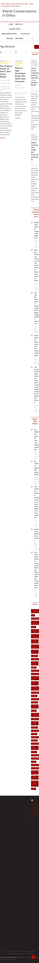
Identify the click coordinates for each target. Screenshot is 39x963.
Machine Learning (34, 706)
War (33, 788)
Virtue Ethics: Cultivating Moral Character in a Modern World (35, 76)
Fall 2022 (3, 60)
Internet (34, 702)
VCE (32, 88)
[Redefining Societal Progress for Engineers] (31, 222)
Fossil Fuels (33, 683)
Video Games (34, 772)
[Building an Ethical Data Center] (31, 529)
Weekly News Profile (9, 34)
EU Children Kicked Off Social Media (36, 467)
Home (11, 24)
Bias (33, 627)
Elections (4, 86)
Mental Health (34, 723)
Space (34, 752)
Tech (33, 761)
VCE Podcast (25, 34)
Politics (8, 88)
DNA (33, 667)
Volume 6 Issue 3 (34, 783)
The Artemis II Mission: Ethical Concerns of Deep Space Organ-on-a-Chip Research (36, 502)
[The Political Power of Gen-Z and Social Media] (6, 55)
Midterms (3, 88)
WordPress (36, 957)
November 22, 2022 (5, 83)
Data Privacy (34, 663)
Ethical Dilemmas (11, 953)
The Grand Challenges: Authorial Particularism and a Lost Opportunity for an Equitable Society (36, 384)
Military (34, 727)
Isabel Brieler (18, 85)
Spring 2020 (18, 60)
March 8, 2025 (34, 91)
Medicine (34, 719)
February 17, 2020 (20, 87)
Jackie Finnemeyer (4, 80)
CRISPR (34, 655)
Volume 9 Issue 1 (15, 29)
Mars (33, 710)
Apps (16, 92)
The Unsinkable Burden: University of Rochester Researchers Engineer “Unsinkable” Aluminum (36, 569)
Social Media (34, 747)
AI (33, 615)
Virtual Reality (34, 777)
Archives (10, 38)
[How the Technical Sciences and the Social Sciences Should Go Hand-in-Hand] (31, 250)
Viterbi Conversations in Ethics (19, 13)
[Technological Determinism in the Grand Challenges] (31, 335)
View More (4, 138)
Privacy (34, 740)
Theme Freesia (29, 957)
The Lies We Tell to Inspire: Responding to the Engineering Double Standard (36, 308)
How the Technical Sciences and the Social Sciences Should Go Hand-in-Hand (36, 265)
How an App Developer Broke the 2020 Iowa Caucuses (20, 74)
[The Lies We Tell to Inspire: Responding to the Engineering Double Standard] (31, 293)
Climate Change (34, 641)
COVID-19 (34, 651)
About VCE (19, 24)
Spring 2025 (34, 63)
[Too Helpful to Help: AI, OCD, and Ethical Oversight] (31, 430)
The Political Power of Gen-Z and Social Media (6, 71)
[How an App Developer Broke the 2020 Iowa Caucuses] (21, 55)
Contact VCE (29, 953)
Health (34, 695)
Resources (19, 38)
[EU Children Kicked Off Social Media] (31, 461)
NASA (34, 734)
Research (34, 743)
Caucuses (20, 92)
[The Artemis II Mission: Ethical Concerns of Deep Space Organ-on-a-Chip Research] (31, 487)
